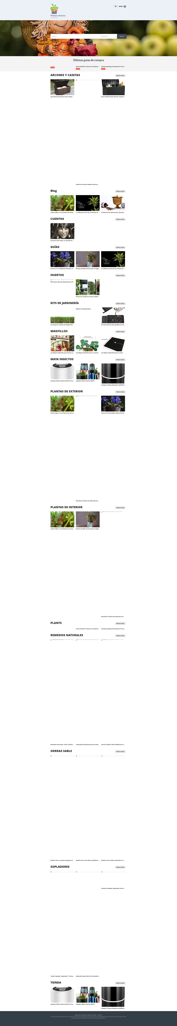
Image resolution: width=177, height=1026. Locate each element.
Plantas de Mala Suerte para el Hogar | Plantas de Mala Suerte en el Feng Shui (88, 268)
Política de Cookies (91, 1015)
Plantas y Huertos (57, 15)
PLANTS (52, 67)
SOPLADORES (59, 867)
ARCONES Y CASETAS (65, 75)
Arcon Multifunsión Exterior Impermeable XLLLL (113, 97)
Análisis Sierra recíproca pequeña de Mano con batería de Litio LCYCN (62, 860)
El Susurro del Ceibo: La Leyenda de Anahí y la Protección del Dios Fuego (62, 240)
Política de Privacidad (80, 1015)
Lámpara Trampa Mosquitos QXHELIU (112, 385)
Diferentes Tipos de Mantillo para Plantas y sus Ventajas (62, 282)
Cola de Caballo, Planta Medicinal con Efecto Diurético (113, 744)
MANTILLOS (59, 331)
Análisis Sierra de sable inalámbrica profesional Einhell (88, 860)
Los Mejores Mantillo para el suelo (112, 353)
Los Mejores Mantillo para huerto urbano (62, 353)
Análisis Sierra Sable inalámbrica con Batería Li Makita (113, 860)
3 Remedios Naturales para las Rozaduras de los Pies (88, 744)
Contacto (99, 1015)
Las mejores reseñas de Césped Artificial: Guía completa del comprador (62, 325)
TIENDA (55, 982)
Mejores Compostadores (83, 309)
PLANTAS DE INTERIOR (66, 507)
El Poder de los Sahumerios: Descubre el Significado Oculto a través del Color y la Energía (113, 212)
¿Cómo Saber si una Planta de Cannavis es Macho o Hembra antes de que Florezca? (62, 212)
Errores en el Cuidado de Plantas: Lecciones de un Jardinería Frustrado (62, 268)
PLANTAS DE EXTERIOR (66, 391)
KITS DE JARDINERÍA (64, 303)
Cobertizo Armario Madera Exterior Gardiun (88, 184)
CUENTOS (57, 219)
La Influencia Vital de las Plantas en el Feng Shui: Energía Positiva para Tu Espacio (88, 212)
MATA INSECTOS (61, 359)
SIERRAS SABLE (61, 751)
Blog (53, 191)
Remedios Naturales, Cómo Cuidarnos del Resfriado (62, 744)
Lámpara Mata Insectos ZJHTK (85, 381)
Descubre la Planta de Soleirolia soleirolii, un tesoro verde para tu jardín (88, 501)
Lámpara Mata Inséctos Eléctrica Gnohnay (62, 381)
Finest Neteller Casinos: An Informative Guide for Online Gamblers (88, 66)
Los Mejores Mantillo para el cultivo (87, 353)
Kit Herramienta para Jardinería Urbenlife (113, 325)
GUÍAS (54, 247)
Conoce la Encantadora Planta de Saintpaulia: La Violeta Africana (113, 413)
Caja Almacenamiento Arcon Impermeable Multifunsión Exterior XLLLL (62, 97)
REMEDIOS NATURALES (66, 635)
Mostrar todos (120, 75)
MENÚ (121, 6)
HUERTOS (57, 275)
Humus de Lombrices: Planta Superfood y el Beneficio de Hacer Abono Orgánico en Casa (88, 296)
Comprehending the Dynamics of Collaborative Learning (113, 66)
